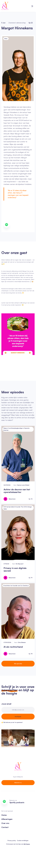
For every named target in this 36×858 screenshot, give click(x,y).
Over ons (5, 823)
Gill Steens (27, 844)
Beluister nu (18, 782)
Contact (4, 827)
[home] (5, 6)
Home (4, 815)
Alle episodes (18, 663)
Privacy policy (12, 840)
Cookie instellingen (22, 840)
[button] (32, 6)
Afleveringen (6, 819)
